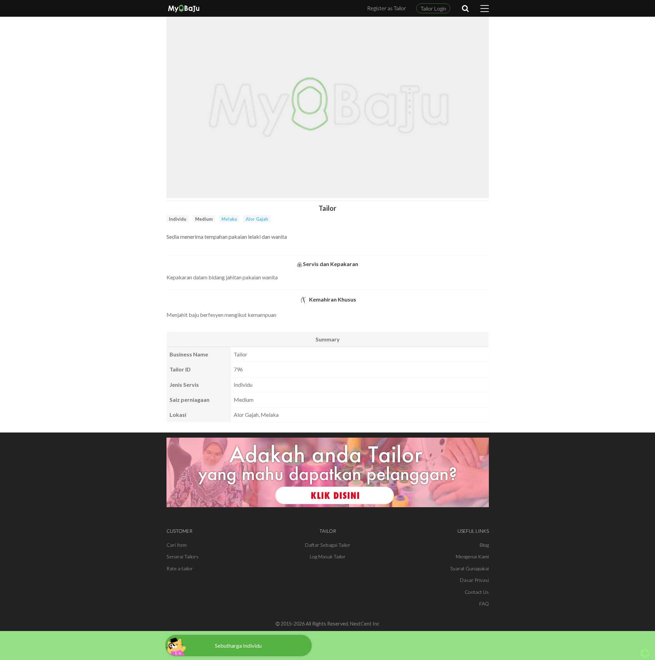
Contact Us (477, 592)
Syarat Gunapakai (469, 568)
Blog (484, 545)
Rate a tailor (179, 568)
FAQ (484, 603)
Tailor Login (433, 8)
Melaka (229, 219)
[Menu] (484, 8)
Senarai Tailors (182, 556)
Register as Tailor (386, 8)
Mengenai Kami (472, 556)
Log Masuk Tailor (328, 556)
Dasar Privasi (474, 580)
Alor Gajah (257, 219)
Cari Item (176, 545)
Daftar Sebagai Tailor (327, 545)
